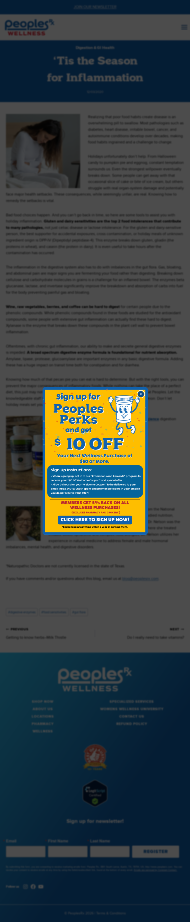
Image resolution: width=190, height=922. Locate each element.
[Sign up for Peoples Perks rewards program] (95, 460)
